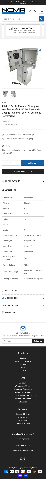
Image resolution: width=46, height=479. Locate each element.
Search (23, 358)
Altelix (4, 102)
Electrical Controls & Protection (23, 395)
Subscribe (38, 341)
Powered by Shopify (30, 468)
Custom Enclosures (23, 361)
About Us (23, 371)
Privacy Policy (23, 420)
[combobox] (23, 18)
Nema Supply (18, 468)
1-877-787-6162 (23, 439)
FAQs (23, 368)
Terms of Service (23, 424)
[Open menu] (41, 10)
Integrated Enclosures (23, 389)
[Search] (41, 18)
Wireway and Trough (23, 386)
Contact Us (23, 364)
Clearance (23, 402)
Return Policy (23, 417)
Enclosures (23, 383)
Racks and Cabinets (23, 392)
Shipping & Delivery (23, 414)
